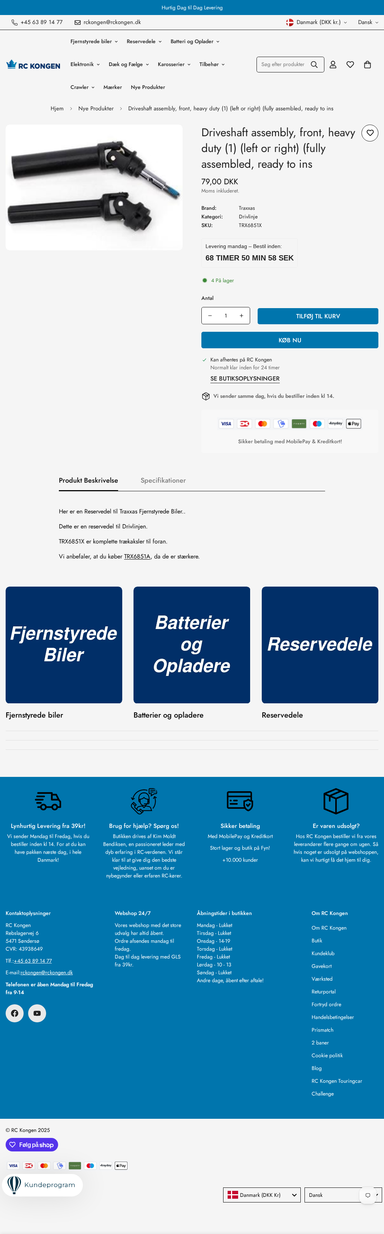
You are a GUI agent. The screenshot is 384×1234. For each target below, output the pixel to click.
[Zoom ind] (166, 140)
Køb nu (290, 340)
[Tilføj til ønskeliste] (370, 133)
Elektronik (82, 64)
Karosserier (171, 64)
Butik (317, 940)
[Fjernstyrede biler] (64, 645)
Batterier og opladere (169, 715)
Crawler (79, 87)
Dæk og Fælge (126, 64)
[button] (367, 64)
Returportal (324, 991)
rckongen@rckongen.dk (47, 972)
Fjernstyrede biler (91, 41)
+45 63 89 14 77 (33, 961)
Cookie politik (327, 1055)
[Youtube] (37, 1013)
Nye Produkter (148, 87)
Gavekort (322, 966)
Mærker (113, 87)
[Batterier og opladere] (192, 645)
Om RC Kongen (329, 928)
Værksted (322, 979)
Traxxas (247, 208)
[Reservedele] (320, 645)
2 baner (320, 1042)
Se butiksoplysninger (245, 378)
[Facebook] (15, 1013)
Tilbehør (209, 64)
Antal (207, 298)
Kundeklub (323, 953)
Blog (317, 1068)
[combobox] (262, 1194)
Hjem (57, 108)
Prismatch (322, 1030)
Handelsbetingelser (333, 1017)
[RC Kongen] (33, 64)
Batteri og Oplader (192, 41)
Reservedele (141, 41)
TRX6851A (137, 556)
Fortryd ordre (326, 1004)
